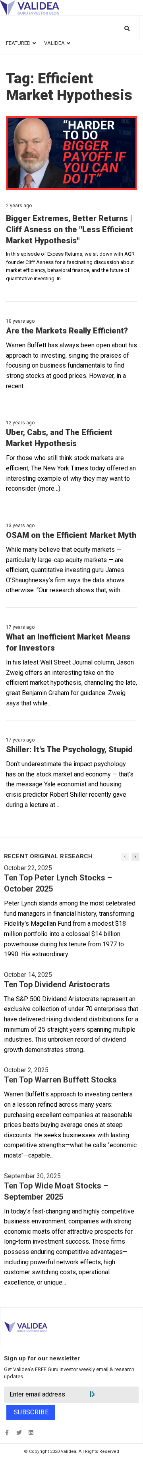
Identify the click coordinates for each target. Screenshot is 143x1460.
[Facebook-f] (7, 1432)
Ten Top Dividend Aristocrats (57, 984)
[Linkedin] (31, 1432)
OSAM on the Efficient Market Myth (71, 535)
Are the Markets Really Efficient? (67, 330)
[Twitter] (19, 1432)
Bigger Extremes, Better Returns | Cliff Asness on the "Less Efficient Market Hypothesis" (69, 229)
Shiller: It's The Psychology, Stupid (69, 749)
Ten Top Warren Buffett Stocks (60, 1079)
